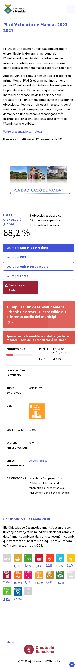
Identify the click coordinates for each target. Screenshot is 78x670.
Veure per (27, 248)
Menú (10, 642)
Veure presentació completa (22, 131)
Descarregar (16, 287)
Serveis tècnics (38, 460)
